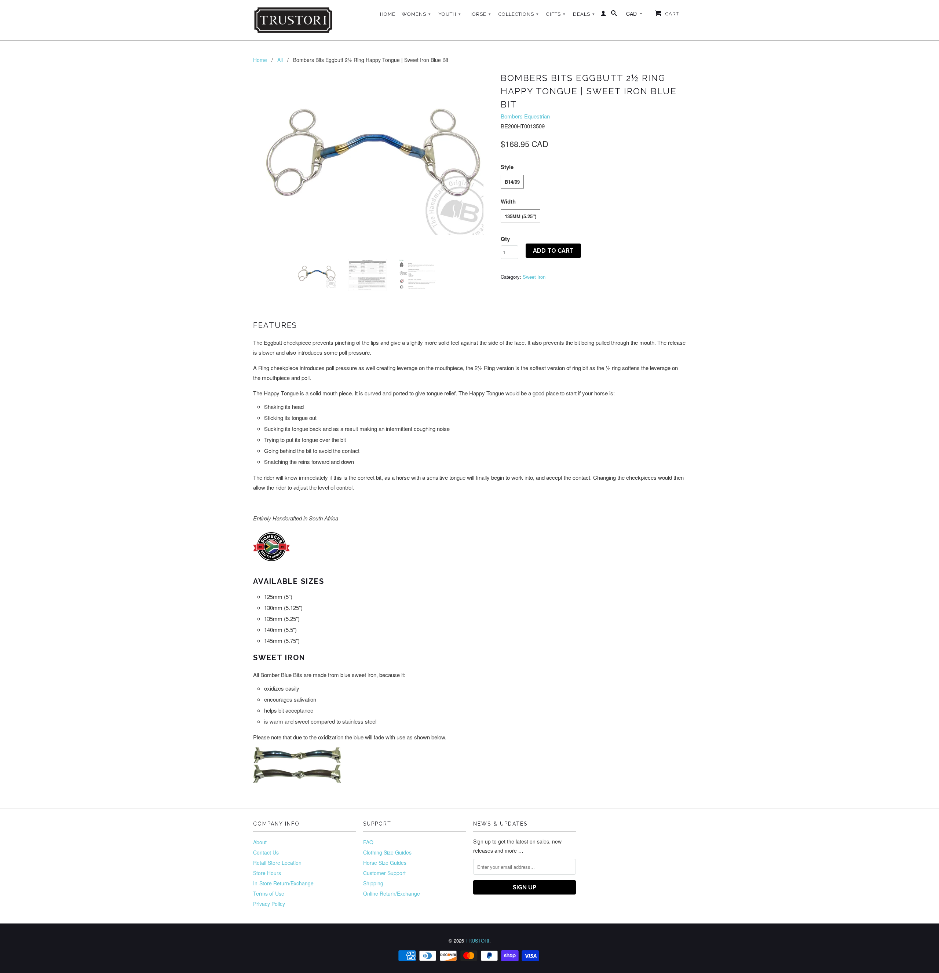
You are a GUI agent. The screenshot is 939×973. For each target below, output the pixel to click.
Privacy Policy (269, 903)
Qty (505, 239)
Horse (479, 14)
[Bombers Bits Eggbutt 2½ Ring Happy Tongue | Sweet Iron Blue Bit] (373, 152)
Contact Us (266, 852)
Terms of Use (268, 893)
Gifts (556, 14)
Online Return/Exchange (391, 893)
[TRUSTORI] (293, 20)
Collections (518, 14)
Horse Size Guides (384, 862)
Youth (449, 14)
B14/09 (512, 181)
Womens (416, 14)
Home (387, 14)
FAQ (368, 842)
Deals (584, 14)
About (260, 842)
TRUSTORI (477, 940)
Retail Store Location (277, 862)
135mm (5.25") (520, 216)
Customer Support (384, 873)
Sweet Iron (534, 276)
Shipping (373, 883)
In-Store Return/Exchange (283, 883)
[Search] (614, 14)
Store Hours (267, 873)
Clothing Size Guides (387, 852)
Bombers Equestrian (525, 116)
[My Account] (603, 14)
